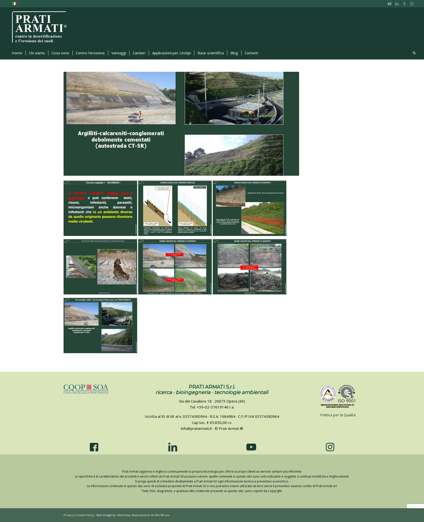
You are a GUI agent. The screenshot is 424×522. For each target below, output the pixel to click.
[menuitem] (17, 53)
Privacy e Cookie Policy (79, 515)
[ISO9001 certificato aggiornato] (338, 396)
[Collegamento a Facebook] (404, 3)
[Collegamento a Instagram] (411, 3)
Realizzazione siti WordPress (150, 515)
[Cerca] (413, 53)
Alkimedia (123, 515)
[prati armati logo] (39, 27)
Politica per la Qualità (338, 414)
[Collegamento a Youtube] (389, 3)
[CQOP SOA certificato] (86, 389)
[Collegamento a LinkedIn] (396, 3)
